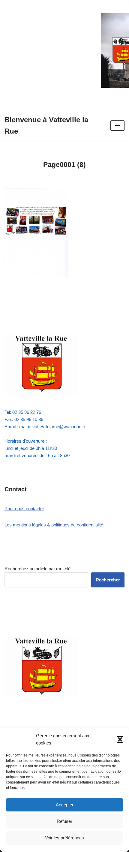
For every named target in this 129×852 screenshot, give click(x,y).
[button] (120, 739)
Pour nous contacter (24, 508)
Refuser (64, 821)
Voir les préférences (64, 837)
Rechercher (108, 579)
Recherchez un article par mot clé (37, 568)
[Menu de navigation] (117, 125)
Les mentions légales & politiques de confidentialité (53, 524)
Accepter (65, 804)
